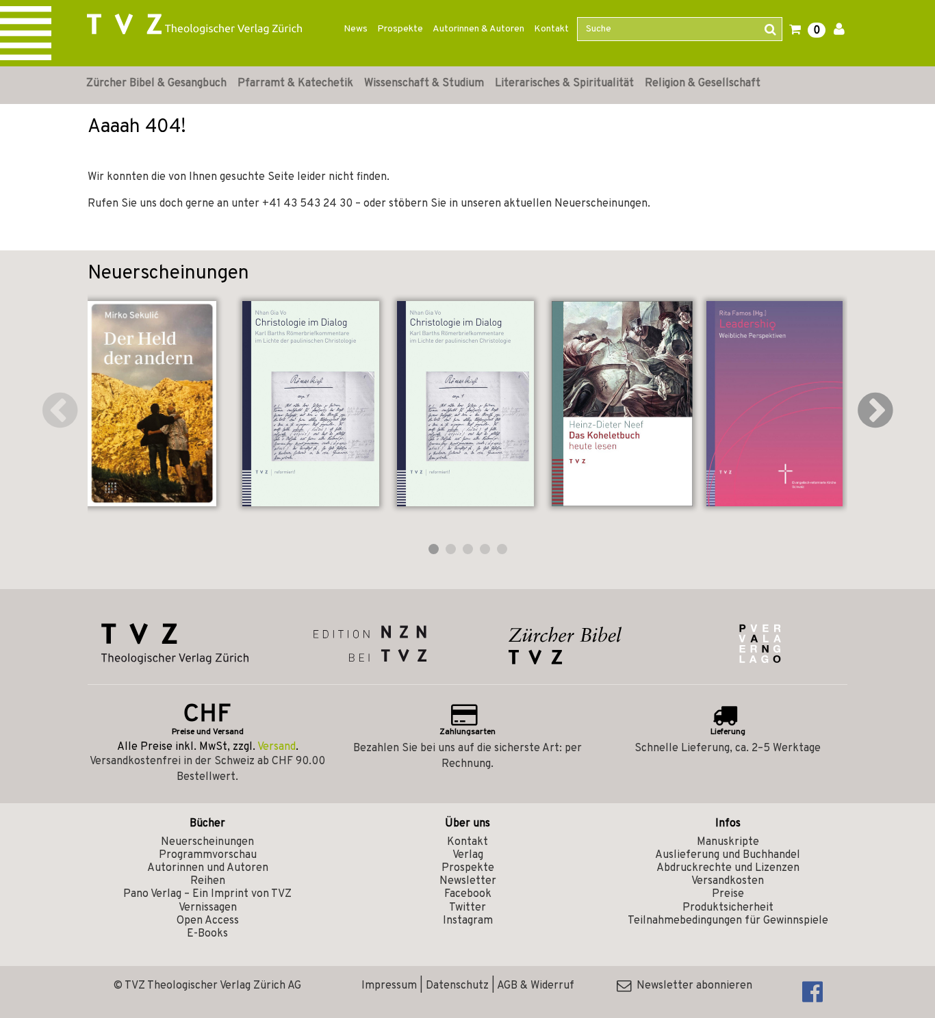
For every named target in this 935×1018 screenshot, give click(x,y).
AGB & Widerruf (535, 986)
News (356, 29)
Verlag (467, 855)
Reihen (207, 881)
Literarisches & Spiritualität (564, 83)
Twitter (467, 908)
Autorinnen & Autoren (478, 29)
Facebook (467, 894)
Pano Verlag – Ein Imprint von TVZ (207, 894)
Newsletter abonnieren (691, 986)
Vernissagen (208, 908)
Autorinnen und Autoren (207, 868)
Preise (728, 894)
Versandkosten (727, 881)
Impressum (389, 986)
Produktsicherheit (727, 908)
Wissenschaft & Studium (424, 83)
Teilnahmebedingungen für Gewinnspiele (728, 921)
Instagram (468, 921)
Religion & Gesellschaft (702, 83)
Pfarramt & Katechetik (295, 83)
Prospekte (400, 29)
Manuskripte (728, 842)
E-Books (207, 934)
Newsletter (467, 881)
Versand (276, 747)
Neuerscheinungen (207, 842)
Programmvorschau (208, 855)
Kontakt (551, 29)
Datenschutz (457, 986)
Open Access (208, 921)
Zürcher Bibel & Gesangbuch (156, 83)
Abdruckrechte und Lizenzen (727, 868)
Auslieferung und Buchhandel (727, 855)
